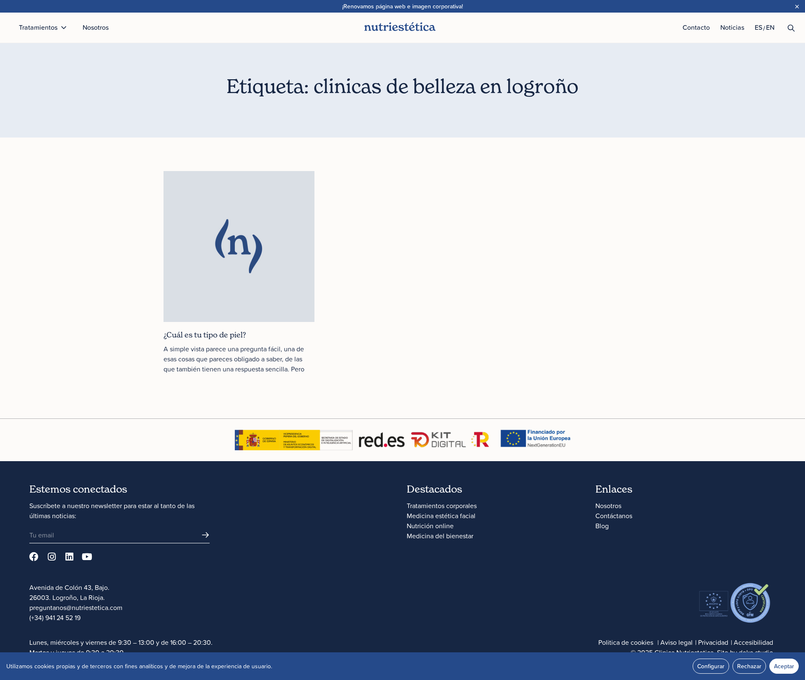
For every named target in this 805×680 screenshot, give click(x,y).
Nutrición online (430, 525)
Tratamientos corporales (442, 505)
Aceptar (784, 666)
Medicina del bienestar (440, 535)
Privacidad (713, 642)
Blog (602, 525)
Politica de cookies (625, 642)
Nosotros (608, 505)
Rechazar (749, 666)
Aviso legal (676, 642)
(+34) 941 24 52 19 (54, 617)
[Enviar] (205, 535)
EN (770, 27)
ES (758, 27)
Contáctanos (613, 515)
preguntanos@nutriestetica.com (75, 607)
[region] (402, 666)
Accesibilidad (753, 642)
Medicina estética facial (441, 515)
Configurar (710, 666)
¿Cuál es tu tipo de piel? (205, 334)
